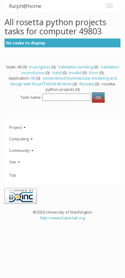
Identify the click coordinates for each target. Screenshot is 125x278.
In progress (39, 67)
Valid (56, 72)
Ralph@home (25, 5)
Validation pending (75, 67)
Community (20, 150)
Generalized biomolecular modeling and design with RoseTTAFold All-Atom (63, 81)
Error (93, 72)
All (33, 78)
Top (12, 175)
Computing (19, 139)
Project (16, 127)
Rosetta (86, 84)
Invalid (75, 72)
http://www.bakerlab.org (62, 218)
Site (13, 162)
